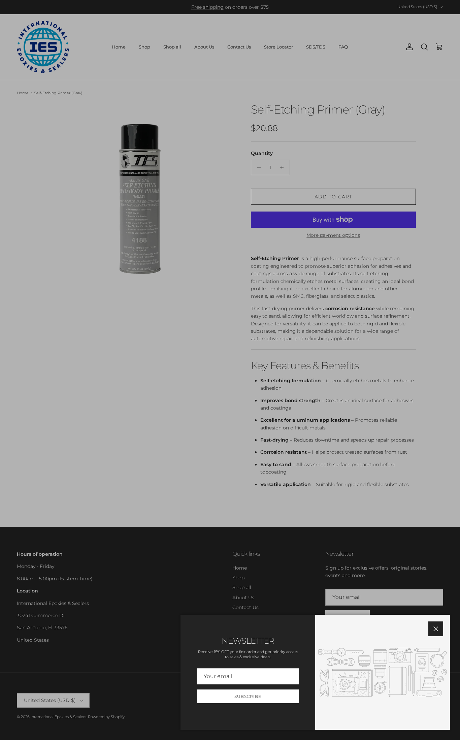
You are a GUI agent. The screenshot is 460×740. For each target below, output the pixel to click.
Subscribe (247, 696)
